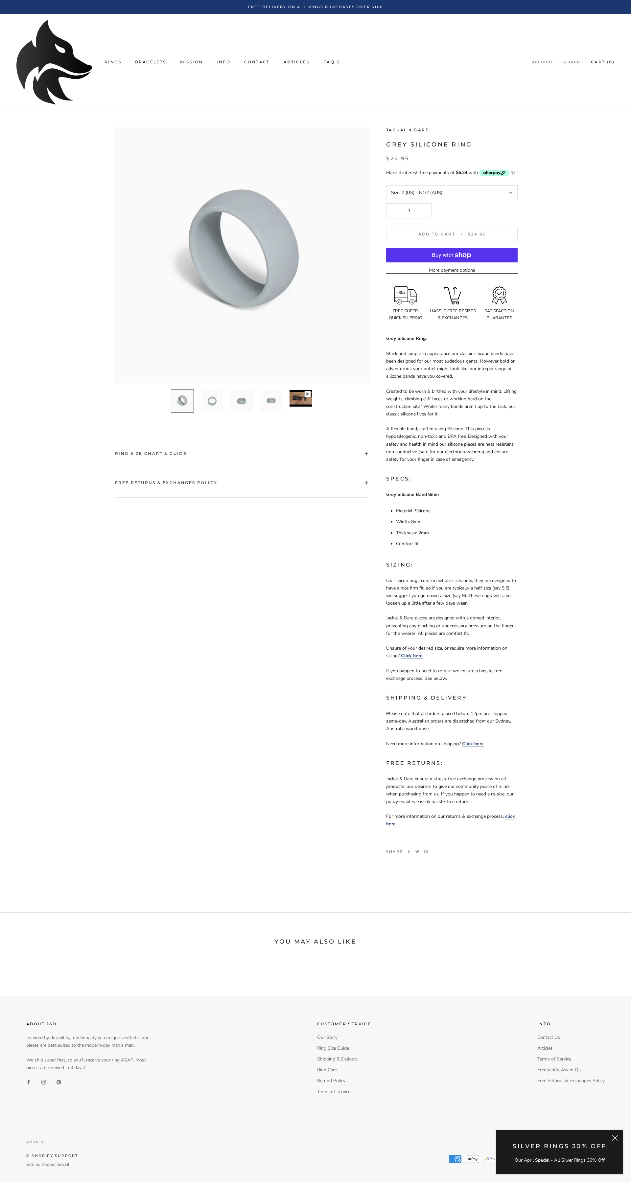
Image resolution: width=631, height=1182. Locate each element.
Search (571, 62)
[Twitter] (417, 852)
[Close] (615, 1138)
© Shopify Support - (54, 1155)
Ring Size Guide (333, 1048)
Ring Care (327, 1070)
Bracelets (150, 62)
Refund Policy (331, 1081)
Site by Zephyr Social (47, 1164)
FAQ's (331, 62)
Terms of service (333, 1091)
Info (223, 62)
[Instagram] (43, 1082)
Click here (412, 656)
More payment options (452, 270)
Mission (191, 62)
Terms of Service (554, 1059)
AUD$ (32, 1142)
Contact (257, 62)
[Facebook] (409, 852)
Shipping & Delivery (337, 1059)
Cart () (603, 62)
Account (542, 62)
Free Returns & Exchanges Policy (166, 482)
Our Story (327, 1037)
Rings (113, 62)
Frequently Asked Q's (559, 1070)
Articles (297, 62)
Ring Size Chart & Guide (151, 453)
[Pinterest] (426, 852)
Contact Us (548, 1037)
